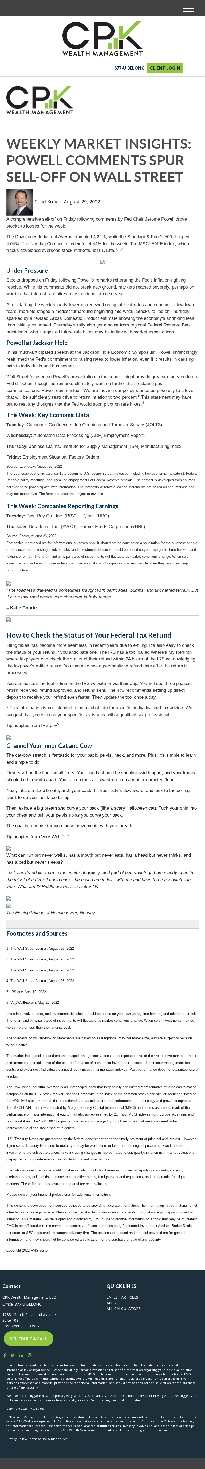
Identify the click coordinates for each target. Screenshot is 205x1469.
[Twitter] (13, 1355)
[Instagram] (30, 1355)
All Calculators (124, 1308)
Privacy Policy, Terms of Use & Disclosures (36, 1439)
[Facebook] (4, 1355)
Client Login (165, 68)
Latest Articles (122, 1297)
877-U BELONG (129, 68)
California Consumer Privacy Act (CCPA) (151, 1396)
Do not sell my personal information (116, 1400)
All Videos (117, 1302)
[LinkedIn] (21, 1355)
